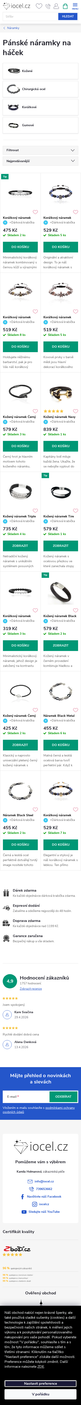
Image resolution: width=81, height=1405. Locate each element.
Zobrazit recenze (31, 989)
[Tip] (20, 193)
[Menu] (75, 6)
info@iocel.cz (44, 1181)
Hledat (68, 16)
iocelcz (44, 1204)
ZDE (40, 1366)
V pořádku (40, 1394)
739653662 (44, 1189)
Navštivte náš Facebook (44, 1196)
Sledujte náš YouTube (44, 1212)
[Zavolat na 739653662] (48, 6)
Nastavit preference (40, 1383)
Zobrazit (20, 546)
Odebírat (63, 1097)
